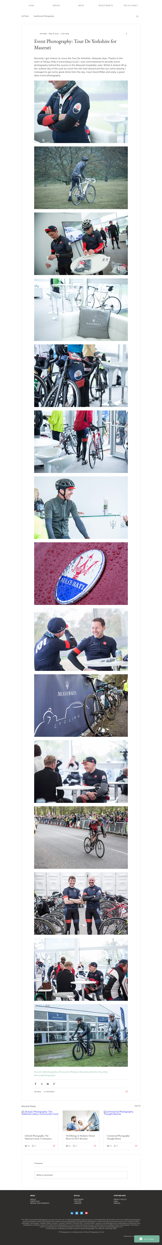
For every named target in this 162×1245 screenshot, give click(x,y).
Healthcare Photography (44, 16)
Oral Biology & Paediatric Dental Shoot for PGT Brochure (80, 1137)
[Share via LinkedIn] (48, 1084)
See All (137, 1106)
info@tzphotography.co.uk (114, 1227)
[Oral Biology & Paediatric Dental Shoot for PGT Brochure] (81, 1121)
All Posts (25, 16)
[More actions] (126, 33)
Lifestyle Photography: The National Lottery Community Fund (38, 1137)
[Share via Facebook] (35, 1084)
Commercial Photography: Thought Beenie (118, 1137)
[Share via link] (54, 1084)
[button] (106, 5)
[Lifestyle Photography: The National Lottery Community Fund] (40, 1121)
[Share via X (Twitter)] (41, 1084)
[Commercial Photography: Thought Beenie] (122, 1121)
